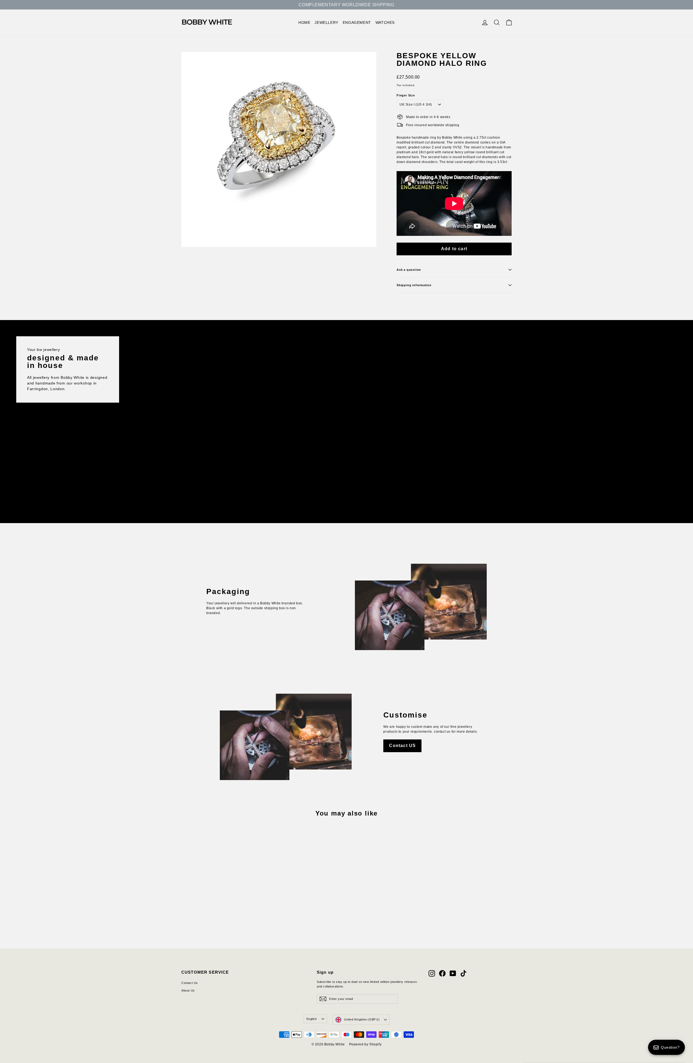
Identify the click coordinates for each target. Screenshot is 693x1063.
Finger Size (406, 95)
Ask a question (409, 269)
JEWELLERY (326, 22)
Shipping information (414, 285)
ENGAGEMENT (357, 22)
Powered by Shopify (365, 1044)
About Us (188, 990)
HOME (304, 22)
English (311, 1018)
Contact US (402, 745)
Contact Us (189, 982)
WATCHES (385, 22)
